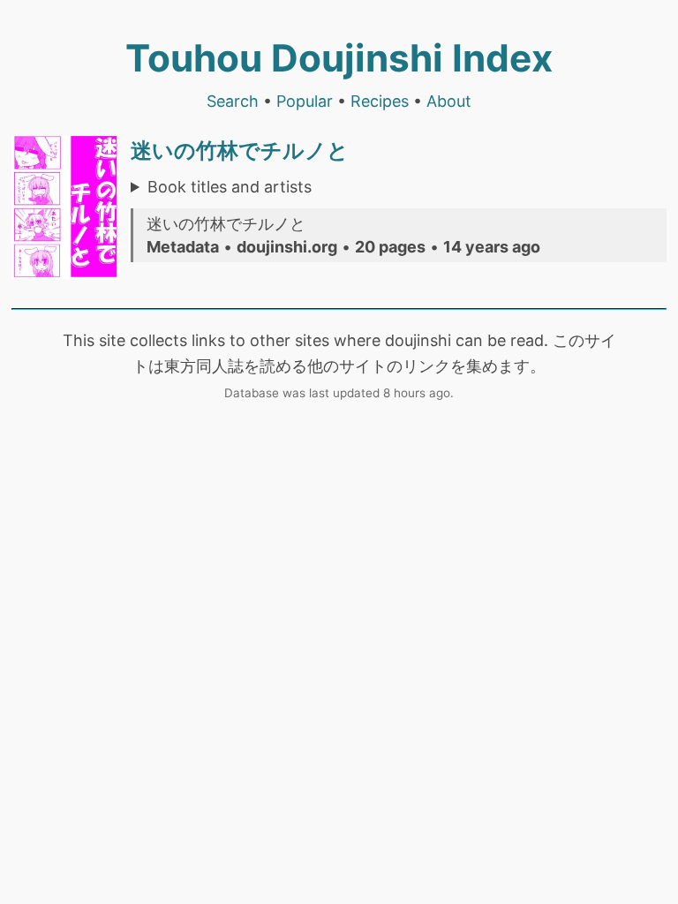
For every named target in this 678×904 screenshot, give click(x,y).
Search (233, 101)
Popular (304, 101)
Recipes (379, 101)
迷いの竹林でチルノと (240, 150)
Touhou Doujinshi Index (339, 57)
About (448, 101)
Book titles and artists (229, 186)
